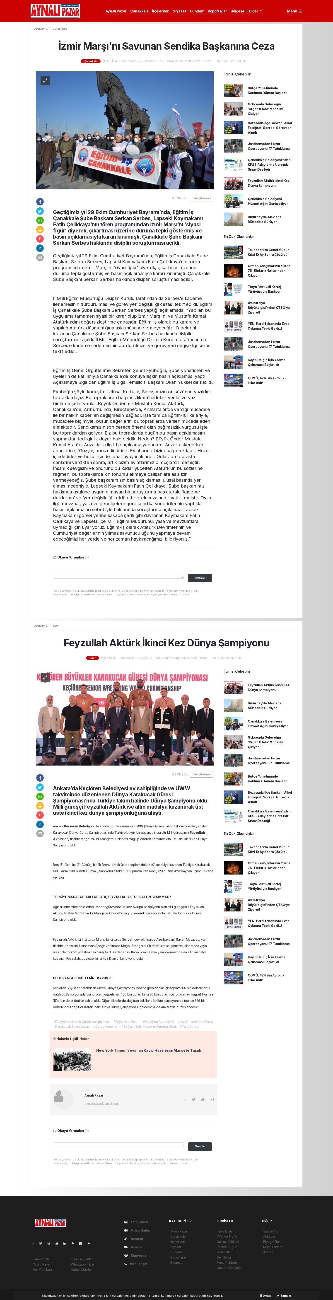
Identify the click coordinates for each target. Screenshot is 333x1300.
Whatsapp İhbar (82, 1264)
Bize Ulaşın (138, 1264)
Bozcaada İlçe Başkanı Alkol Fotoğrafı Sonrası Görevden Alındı (270, 127)
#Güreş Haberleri (105, 1026)
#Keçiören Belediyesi (158, 1022)
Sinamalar (224, 1252)
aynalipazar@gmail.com (101, 1103)
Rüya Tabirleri (273, 1247)
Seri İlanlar (224, 1257)
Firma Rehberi (227, 1262)
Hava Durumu (226, 1231)
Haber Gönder (81, 1269)
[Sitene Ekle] (91, 1243)
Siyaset (179, 11)
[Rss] (75, 1243)
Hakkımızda (41, 1259)
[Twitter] (42, 1243)
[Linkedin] (66, 1243)
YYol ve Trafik (227, 1236)
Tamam (285, 1295)
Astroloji (269, 1252)
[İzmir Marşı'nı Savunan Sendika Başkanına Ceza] (125, 130)
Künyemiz (138, 1255)
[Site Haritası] (82, 1243)
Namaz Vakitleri (228, 1242)
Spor (56, 625)
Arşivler (136, 1247)
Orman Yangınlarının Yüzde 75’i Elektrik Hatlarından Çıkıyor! (269, 270)
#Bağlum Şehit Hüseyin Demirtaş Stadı (149, 1026)
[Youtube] (59, 1243)
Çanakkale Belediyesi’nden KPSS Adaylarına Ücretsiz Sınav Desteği (269, 164)
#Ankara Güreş (202, 1022)
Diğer (254, 11)
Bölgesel (238, 11)
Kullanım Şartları (82, 1259)
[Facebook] (35, 1243)
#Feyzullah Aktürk (127, 1022)
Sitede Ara (270, 1231)
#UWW (182, 1022)
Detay (267, 1295)
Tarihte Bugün (227, 1247)
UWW (139, 826)
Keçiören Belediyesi (80, 826)
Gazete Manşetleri (230, 1268)
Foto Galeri (139, 1222)
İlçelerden (160, 11)
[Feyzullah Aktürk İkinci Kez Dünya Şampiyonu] (125, 716)
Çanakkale (139, 11)
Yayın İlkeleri (42, 1264)
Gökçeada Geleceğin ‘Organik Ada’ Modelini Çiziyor (265, 109)
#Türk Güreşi (189, 1026)
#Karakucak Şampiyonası (71, 1026)
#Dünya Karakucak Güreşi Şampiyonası (81, 1022)
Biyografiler (271, 1242)
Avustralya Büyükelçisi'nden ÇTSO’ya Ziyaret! (269, 307)
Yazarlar (136, 1239)
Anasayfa (41, 28)
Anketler (269, 1236)
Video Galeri (140, 1230)
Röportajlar (217, 11)
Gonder (200, 577)
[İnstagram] (51, 1243)
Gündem (197, 11)
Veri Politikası (42, 1269)
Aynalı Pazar (116, 11)
